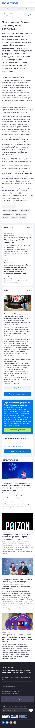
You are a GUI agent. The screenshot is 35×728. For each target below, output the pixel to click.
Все (28, 227)
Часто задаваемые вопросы (12, 446)
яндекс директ (8, 214)
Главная (4, 8)
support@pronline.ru (11, 686)
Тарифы (15, 672)
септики (14, 217)
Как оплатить (25, 672)
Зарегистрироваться (17, 430)
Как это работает (23, 670)
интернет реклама (9, 207)
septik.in (22, 217)
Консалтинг (6, 672)
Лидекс (5, 217)
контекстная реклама (10, 210)
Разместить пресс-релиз (17, 394)
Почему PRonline (8, 670)
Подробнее (18, 388)
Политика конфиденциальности (10, 691)
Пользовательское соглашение (10, 693)
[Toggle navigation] (32, 3)
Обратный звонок (17, 451)
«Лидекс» (7, 16)
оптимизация (25, 210)
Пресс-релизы (12, 8)
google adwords (21, 214)
